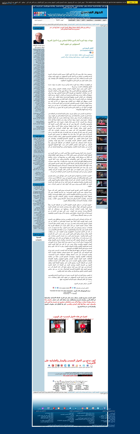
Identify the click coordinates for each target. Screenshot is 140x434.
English (72, 421)
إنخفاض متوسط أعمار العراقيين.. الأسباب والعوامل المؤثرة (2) (39, 98)
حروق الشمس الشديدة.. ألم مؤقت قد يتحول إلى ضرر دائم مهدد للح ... (38, 168)
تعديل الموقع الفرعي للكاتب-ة (46, 420)
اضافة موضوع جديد (49, 413)
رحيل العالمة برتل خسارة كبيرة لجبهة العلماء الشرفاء (40, 62)
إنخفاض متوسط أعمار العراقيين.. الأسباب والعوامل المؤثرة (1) (39, 101)
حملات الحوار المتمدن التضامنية (67, 414)
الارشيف (72, 415)
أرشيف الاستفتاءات (70, 416)
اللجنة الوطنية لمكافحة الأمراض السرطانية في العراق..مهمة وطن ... (38, 50)
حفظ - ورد (56, 381)
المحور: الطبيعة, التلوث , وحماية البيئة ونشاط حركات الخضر (77, 57)
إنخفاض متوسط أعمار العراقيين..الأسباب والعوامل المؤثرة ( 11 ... (39, 58)
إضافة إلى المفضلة (69, 382)
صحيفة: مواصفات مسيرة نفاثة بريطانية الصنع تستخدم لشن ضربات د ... (39, 174)
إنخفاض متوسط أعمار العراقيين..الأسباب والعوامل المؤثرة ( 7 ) (39, 78)
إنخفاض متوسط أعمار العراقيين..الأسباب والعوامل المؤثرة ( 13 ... (39, 54)
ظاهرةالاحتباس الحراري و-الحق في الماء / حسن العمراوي (38, 205)
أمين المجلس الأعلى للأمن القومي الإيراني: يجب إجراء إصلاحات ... (39, 147)
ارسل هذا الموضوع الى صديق (68, 381)
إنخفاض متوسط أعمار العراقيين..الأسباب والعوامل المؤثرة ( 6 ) (39, 82)
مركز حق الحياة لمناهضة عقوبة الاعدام (86, 418)
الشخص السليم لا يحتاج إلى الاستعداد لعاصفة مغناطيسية (38, 164)
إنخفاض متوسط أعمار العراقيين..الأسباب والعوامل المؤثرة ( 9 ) (39, 70)
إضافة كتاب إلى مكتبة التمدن (47, 416)
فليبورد (52, 367)
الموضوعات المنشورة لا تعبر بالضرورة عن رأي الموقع (103, 425)
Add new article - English (47, 418)
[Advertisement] (102, 48)
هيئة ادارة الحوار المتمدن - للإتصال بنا (107, 416)
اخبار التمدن (71, 413)
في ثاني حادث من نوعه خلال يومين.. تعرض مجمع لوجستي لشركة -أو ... (38, 156)
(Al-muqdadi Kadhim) (86, 50)
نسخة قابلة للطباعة (82, 381)
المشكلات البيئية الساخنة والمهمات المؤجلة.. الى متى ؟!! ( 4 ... (38, 123)
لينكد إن (73, 408)
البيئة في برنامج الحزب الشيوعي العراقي (38, 114)
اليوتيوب (80, 367)
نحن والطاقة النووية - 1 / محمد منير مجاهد (38, 201)
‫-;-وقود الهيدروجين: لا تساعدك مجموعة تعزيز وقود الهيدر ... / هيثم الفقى (39, 188)
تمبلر (58, 367)
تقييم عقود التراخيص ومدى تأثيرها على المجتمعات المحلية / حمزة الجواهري (39, 222)
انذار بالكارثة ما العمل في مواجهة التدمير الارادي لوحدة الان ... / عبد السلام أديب (39, 214)
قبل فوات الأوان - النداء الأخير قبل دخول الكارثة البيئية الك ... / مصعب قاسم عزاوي (38, 197)
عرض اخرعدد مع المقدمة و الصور (108, 415)
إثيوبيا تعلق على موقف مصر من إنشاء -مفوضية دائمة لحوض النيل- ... (38, 139)
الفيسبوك (87, 367)
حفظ (83, 382)
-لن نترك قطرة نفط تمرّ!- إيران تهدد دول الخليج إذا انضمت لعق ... (38, 143)
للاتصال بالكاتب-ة (59, 382)
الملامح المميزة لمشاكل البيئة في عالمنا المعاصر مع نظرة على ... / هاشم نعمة (38, 227)
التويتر (83, 367)
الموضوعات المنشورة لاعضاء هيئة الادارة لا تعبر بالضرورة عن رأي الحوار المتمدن (57, 426)
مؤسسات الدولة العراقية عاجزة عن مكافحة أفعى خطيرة (39, 105)
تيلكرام (65, 367)
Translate (74, 293)
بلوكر (56, 367)
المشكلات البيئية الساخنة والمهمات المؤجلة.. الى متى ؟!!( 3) (38, 128)
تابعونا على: (91, 366)
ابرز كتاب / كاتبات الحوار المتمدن (108, 420)
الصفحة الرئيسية (104, 24)
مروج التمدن (71, 418)
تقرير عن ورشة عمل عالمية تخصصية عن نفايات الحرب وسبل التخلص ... (39, 110)
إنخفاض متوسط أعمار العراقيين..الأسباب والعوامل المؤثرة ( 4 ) (39, 90)
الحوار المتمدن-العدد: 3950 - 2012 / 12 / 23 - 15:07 (79, 55)
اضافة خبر (51, 414)
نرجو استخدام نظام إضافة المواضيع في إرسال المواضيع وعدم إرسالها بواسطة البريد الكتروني (95, 426)
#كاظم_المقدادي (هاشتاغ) (82, 288)
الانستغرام (73, 367)
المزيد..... (105, 208)
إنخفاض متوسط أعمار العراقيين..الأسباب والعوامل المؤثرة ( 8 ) (39, 74)
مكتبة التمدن (91, 423)
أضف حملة (50, 419)
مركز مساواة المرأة (90, 414)
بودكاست (40, 408)
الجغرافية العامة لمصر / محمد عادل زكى (38, 218)
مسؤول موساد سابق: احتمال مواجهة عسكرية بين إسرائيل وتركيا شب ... (39, 151)
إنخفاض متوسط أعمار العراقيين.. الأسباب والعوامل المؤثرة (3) (39, 94)
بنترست (62, 367)
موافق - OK (132, 2)
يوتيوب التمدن (91, 421)
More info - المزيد (11, 3)
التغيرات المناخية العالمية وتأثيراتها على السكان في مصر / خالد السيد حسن (39, 209)
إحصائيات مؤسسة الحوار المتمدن (108, 418)
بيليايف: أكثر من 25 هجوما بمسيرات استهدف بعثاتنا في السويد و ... (38, 160)
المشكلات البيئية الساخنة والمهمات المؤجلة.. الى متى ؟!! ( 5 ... (38, 118)
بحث (78, 382)
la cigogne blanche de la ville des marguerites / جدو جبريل (38, 193)
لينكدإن (69, 367)
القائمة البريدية (71, 419)
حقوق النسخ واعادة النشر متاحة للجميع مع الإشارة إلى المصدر (61, 425)
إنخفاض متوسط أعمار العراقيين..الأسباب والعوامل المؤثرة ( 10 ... (39, 66)
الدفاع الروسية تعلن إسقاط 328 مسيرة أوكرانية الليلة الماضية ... (38, 179)
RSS (77, 367)
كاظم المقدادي (71, 24)
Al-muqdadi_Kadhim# (64, 288)
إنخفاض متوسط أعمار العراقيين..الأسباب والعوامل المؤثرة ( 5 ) (39, 86)
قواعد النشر (112, 419)
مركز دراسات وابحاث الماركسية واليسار (85, 413)
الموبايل (49, 367)
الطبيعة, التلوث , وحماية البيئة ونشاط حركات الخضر (87, 24)
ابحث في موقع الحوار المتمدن (46, 421)
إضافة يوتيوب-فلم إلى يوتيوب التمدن (45, 415)
